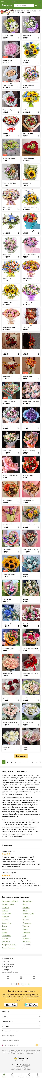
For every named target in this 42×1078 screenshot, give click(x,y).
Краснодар (5, 938)
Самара (25, 917)
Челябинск (26, 938)
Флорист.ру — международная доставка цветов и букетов (21, 1066)
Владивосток (6, 913)
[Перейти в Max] (34, 978)
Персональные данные (10, 1031)
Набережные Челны (9, 945)
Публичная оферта (8, 1035)
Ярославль (27, 941)
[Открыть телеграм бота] (21, 978)
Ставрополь (27, 923)
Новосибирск (27, 901)
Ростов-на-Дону (28, 913)
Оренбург (26, 907)
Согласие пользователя (10, 1040)
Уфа (24, 935)
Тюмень (25, 929)
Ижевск (4, 926)
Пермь (25, 910)
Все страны (27, 948)
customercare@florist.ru (10, 972)
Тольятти (26, 926)
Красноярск (6, 941)
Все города (27, 945)
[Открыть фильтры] (39, 5)
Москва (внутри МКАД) (10, 901)
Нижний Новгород (8, 948)
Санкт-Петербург (8, 904)
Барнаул (5, 910)
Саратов (26, 920)
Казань (4, 932)
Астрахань (5, 907)
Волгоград (5, 917)
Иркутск (4, 929)
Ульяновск (26, 932)
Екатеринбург (7, 923)
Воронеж (5, 920)
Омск (24, 904)
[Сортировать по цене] (36, 5)
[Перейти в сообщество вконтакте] (8, 978)
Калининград (6, 935)
